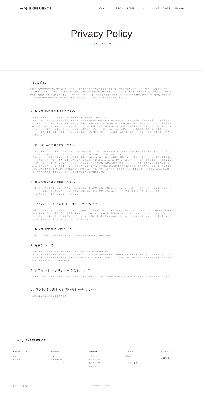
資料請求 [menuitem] (165, 358)
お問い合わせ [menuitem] (167, 351)
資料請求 (166, 8)
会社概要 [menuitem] (16, 360)
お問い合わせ (179, 8)
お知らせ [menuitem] (129, 356)
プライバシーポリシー (21, 386)
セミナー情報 (153, 8)
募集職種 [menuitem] (92, 366)
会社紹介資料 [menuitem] (94, 360)
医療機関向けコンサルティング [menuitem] (58, 361)
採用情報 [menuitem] (93, 351)
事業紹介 (119, 8)
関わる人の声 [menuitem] (94, 363)
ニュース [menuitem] (129, 351)
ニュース (141, 8)
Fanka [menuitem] (54, 356)
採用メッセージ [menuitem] (95, 356)
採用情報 (130, 8)
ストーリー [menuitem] (17, 356)
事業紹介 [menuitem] (55, 351)
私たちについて (105, 8)
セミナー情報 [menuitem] (131, 363)
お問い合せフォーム (41, 296)
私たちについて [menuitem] (20, 351)
